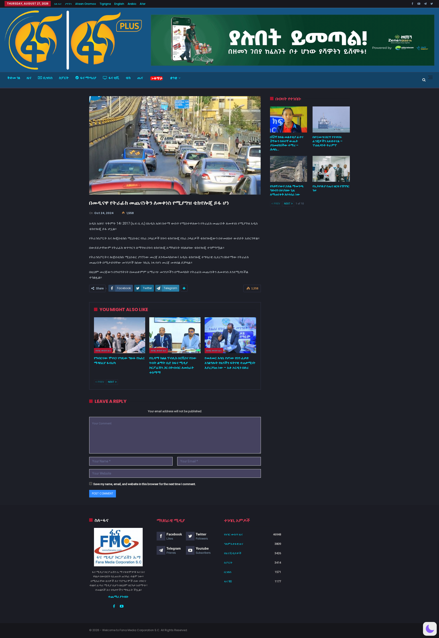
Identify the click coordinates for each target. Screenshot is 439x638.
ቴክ (128, 77)
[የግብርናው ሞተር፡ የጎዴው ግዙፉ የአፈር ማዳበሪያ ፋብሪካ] (119, 335)
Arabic (132, 4)
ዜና (29, 77)
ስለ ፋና (58, 4)
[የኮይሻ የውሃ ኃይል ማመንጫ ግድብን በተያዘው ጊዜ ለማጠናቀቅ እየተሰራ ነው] (288, 169)
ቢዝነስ (47, 77)
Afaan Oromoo (85, 4)
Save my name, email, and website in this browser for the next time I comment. (144, 484)
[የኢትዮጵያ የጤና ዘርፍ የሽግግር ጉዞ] (331, 169)
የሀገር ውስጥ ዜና (103, 350)
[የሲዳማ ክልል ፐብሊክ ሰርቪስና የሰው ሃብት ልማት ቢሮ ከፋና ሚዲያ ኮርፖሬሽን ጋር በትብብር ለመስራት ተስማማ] (175, 335)
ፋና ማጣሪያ (88, 77)
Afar (142, 4)
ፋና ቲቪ (113, 77)
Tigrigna (105, 4)
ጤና (140, 77)
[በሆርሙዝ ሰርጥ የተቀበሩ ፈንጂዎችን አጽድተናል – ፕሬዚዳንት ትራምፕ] (331, 119)
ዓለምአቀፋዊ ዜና (233, 544)
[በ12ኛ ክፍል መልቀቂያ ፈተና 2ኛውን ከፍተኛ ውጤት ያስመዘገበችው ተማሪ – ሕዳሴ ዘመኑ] (288, 119)
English (119, 4)
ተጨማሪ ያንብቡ (118, 596)
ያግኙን (68, 4)
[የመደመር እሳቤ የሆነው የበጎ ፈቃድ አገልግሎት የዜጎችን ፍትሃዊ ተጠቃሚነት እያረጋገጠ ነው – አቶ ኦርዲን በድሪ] (230, 335)
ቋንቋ (173, 77)
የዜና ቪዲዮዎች (232, 553)
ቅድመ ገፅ (13, 77)
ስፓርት (64, 77)
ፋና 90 (228, 581)
